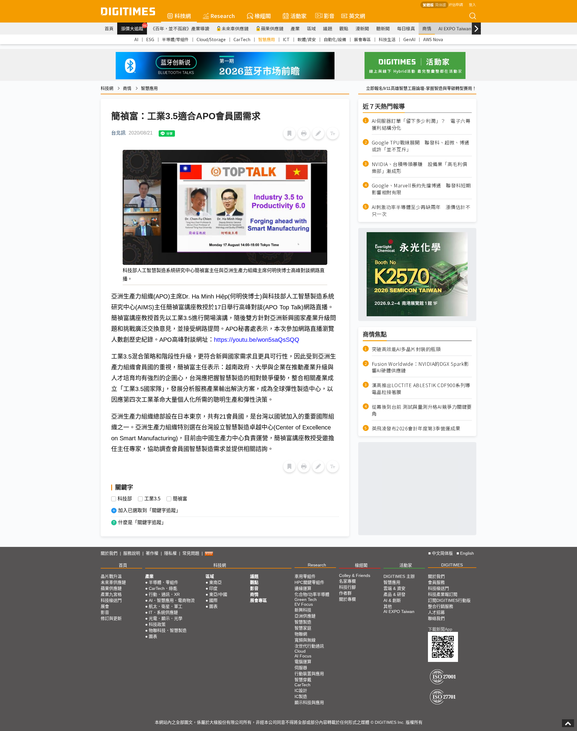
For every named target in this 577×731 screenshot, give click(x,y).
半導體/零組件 (175, 39)
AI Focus (303, 656)
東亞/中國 (218, 594)
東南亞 (215, 582)
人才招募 (436, 612)
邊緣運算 (303, 588)
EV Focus (304, 604)
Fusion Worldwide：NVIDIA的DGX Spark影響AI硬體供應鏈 (420, 367)
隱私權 (170, 553)
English (467, 553)
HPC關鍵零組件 (309, 582)
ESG (150, 39)
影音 (326, 16)
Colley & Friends (354, 575)
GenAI (409, 39)
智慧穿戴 (303, 679)
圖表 (153, 636)
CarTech (242, 39)
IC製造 (301, 696)
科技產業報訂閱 (442, 594)
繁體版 (428, 4)
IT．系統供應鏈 (163, 612)
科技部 (125, 498)
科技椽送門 (111, 600)
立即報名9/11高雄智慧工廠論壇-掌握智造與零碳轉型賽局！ (421, 88)
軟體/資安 (307, 39)
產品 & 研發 (394, 594)
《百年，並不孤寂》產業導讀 (180, 28)
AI (136, 39)
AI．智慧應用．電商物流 (172, 600)
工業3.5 (152, 498)
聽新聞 (383, 28)
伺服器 (301, 667)
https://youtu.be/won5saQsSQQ (256, 339)
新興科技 (303, 610)
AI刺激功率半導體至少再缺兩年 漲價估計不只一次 (421, 210)
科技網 (183, 16)
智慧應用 (266, 39)
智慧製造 (303, 622)
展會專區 (362, 39)
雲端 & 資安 (394, 588)
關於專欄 (347, 599)
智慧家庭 (303, 628)
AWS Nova (433, 39)
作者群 (345, 593)
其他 (387, 606)
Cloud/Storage (211, 39)
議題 (327, 28)
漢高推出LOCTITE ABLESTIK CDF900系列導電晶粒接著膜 (421, 389)
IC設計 (301, 690)
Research (222, 16)
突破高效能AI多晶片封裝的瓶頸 (406, 348)
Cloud (300, 651)
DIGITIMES (452, 565)
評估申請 (455, 4)
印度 (213, 588)
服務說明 (131, 553)
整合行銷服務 (440, 606)
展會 (105, 606)
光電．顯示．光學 (165, 618)
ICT (286, 39)
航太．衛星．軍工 (165, 606)
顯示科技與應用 (309, 702)
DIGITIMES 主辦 (399, 576)
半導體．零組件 (163, 582)
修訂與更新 (111, 618)
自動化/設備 (335, 39)
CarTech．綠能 (163, 588)
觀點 (343, 28)
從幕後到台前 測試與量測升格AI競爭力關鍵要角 (422, 410)
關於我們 (109, 553)
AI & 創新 (392, 600)
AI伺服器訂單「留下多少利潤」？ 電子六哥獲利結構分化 (421, 124)
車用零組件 (305, 576)
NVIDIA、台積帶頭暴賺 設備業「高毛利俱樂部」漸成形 (419, 167)
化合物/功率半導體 (312, 594)
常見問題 (190, 553)
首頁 (109, 28)
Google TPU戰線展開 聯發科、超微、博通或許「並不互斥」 (420, 146)
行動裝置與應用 (309, 673)
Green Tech (306, 599)
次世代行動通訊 (309, 646)
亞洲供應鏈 (305, 616)
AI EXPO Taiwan (454, 28)
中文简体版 (442, 553)
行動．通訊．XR (164, 594)
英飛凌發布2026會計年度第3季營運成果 (416, 428)
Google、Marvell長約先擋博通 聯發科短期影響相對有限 (421, 189)
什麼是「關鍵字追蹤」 (142, 522)
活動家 (298, 16)
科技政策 (157, 624)
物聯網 (301, 634)
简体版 (440, 4)
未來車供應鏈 (235, 28)
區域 (311, 28)
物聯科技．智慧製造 (168, 630)
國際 (213, 600)
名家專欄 (347, 581)
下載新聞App (440, 629)
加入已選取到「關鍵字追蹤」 (149, 510)
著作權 (152, 553)
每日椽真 (406, 28)
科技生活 (387, 39)
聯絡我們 (436, 618)
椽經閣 (263, 16)
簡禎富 (180, 498)
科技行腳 (347, 587)
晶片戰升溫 (111, 576)
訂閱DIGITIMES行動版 (449, 600)
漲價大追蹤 (134, 27)
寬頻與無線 (305, 640)
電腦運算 (303, 661)
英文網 (357, 16)
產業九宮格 (111, 594)
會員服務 (436, 582)
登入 (472, 4)
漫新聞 (362, 28)
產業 (295, 28)
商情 (426, 28)
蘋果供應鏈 (272, 28)
